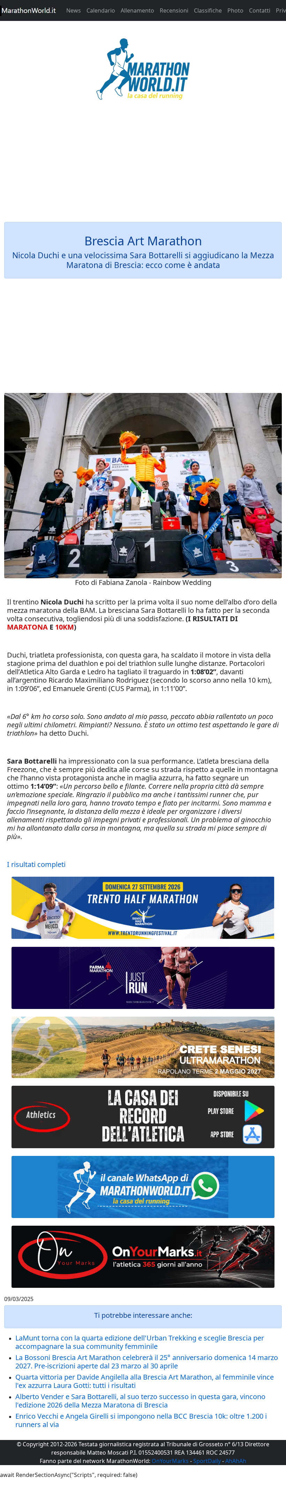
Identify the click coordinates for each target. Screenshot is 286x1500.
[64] (143, 1116)
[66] (143, 908)
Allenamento (137, 10)
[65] (143, 1186)
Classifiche (208, 10)
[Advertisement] (143, 165)
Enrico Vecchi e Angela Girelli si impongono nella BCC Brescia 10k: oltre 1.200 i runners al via (141, 1420)
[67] (143, 1047)
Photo (235, 10)
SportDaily (207, 1461)
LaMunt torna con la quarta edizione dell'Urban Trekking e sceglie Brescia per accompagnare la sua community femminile (139, 1342)
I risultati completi (36, 864)
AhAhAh (235, 1461)
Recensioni (174, 10)
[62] (143, 977)
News (73, 10)
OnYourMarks (170, 1461)
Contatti (259, 10)
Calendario (100, 10)
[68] (143, 1256)
